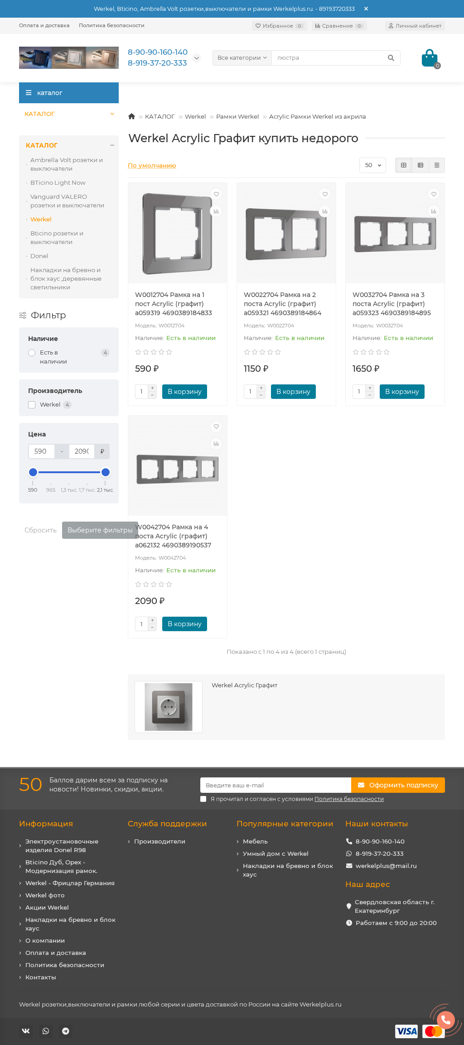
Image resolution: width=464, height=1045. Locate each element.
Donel (39, 255)
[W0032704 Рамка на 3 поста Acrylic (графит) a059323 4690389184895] (395, 234)
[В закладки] (216, 193)
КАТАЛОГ (39, 113)
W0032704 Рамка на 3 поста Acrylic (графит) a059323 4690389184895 (392, 304)
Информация (46, 823)
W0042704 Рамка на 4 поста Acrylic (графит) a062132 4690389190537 (173, 536)
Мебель (255, 841)
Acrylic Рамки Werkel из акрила (317, 116)
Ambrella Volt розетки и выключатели (66, 164)
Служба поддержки (167, 823)
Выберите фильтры (100, 530)
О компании (45, 940)
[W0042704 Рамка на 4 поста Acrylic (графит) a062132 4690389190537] (177, 467)
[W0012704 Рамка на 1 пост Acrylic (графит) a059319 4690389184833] (177, 234)
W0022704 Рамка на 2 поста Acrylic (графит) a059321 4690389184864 (282, 304)
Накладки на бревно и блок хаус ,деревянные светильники (66, 278)
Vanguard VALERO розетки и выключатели (67, 201)
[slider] (33, 472)
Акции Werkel (47, 907)
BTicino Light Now (58, 182)
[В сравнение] (216, 211)
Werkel (195, 116)
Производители (159, 841)
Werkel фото (45, 895)
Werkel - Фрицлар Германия (70, 883)
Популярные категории (285, 823)
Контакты (40, 977)
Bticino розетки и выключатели (56, 237)
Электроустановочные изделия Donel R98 (61, 845)
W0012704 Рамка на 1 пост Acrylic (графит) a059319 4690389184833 (173, 304)
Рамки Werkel (237, 116)
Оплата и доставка (44, 25)
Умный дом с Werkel (276, 853)
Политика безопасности (112, 25)
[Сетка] (403, 165)
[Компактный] (437, 165)
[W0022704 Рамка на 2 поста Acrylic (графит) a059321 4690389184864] (286, 234)
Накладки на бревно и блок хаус (70, 924)
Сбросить (40, 530)
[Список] (420, 165)
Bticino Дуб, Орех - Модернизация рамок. (61, 866)
